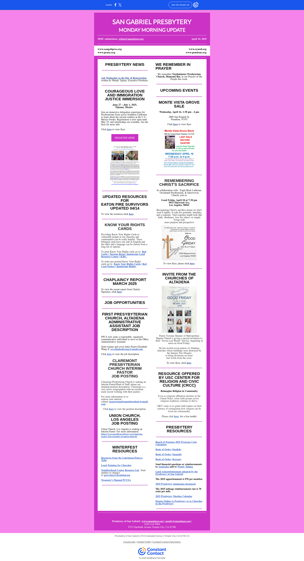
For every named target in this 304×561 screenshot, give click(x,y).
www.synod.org (198, 49)
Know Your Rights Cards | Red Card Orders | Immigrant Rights (124, 265)
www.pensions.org (196, 52)
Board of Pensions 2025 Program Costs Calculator (176, 443)
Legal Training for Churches (116, 465)
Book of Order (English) (168, 449)
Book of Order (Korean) (168, 459)
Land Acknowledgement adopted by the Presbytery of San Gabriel (177, 473)
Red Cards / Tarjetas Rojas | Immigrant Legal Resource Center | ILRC (123, 254)
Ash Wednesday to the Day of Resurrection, (124, 78)
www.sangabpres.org (110, 49)
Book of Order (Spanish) (169, 454)
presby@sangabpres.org (178, 521)
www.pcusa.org (106, 52)
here (109, 129)
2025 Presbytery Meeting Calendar (174, 496)
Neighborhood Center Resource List (120, 470)
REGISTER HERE (125, 137)
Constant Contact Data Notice (166, 542)
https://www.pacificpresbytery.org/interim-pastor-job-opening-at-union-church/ (122, 435)
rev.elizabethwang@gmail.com (126, 349)
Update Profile (144, 542)
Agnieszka (163, 466)
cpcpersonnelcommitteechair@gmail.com (124, 403)
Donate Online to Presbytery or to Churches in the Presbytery (179, 502)
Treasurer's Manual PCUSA (116, 480)
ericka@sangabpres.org (131, 39)
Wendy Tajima (185, 466)
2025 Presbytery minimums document (176, 484)
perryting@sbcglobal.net (117, 475)
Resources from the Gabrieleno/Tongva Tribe (121, 459)
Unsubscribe (129, 542)
